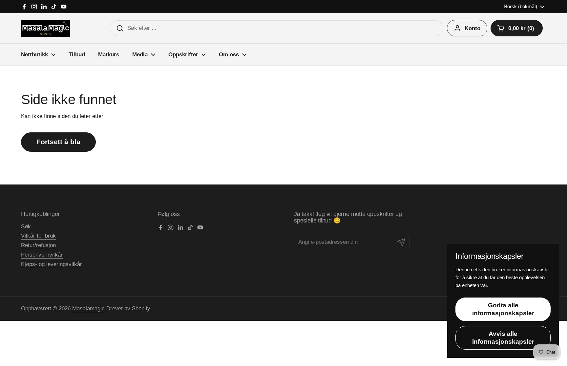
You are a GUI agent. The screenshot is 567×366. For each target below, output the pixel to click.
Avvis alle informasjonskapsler (503, 337)
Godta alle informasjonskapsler (503, 309)
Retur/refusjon (38, 245)
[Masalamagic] (45, 28)
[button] (517, 28)
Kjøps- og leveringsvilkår (51, 264)
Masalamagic (88, 308)
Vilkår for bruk (38, 236)
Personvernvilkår (42, 255)
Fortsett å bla (58, 142)
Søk (26, 226)
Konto (472, 28)
